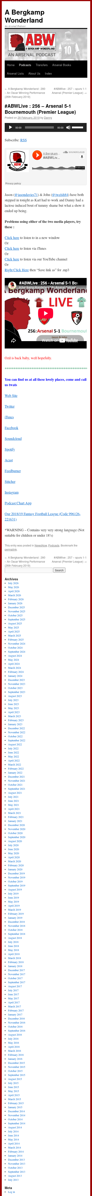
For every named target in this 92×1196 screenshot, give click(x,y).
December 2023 (16, 680)
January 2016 (15, 1058)
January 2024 (15, 676)
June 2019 (13, 897)
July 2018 (13, 942)
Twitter (10, 406)
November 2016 (16, 1022)
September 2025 (16, 619)
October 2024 (15, 647)
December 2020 (16, 825)
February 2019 (16, 913)
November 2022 (16, 732)
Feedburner (13, 470)
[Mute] (68, 127)
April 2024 (14, 663)
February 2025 (16, 639)
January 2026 (15, 603)
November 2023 (16, 684)
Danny (48, 117)
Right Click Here (17, 269)
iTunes (9, 417)
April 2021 (14, 809)
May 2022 (13, 756)
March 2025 (14, 635)
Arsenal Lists (15, 73)
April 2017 (14, 1002)
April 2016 (14, 1046)
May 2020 (13, 853)
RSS (23, 140)
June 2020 (13, 849)
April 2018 (14, 954)
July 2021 (13, 796)
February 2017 (16, 1010)
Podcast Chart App (18, 503)
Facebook (11, 427)
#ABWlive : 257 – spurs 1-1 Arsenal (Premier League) (69, 91)
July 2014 (13, 1131)
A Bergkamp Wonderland (24, 16)
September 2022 (16, 740)
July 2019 (13, 893)
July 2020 (13, 845)
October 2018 (15, 929)
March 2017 (14, 1006)
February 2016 (16, 1054)
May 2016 (13, 1042)
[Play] (10, 127)
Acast (9, 460)
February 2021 (16, 817)
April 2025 (14, 631)
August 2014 (15, 1127)
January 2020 (15, 869)
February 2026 (16, 599)
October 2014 (15, 1119)
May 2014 (13, 1139)
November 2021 (16, 780)
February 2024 (16, 671)
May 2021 (13, 805)
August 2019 (15, 889)
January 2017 (15, 1014)
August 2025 (15, 623)
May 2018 (13, 950)
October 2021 (15, 784)
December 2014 (16, 1111)
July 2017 (13, 990)
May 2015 (13, 1091)
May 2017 (13, 998)
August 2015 (15, 1079)
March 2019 (14, 909)
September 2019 (16, 885)
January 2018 (15, 966)
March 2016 (14, 1050)
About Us (34, 73)
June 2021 (13, 800)
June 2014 (13, 1135)
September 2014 (16, 1123)
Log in (11, 1192)
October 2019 (15, 881)
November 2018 (16, 925)
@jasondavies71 (26, 194)
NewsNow (41, 545)
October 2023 (15, 688)
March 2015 (14, 1099)
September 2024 (16, 651)
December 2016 (16, 1018)
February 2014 (16, 1151)
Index (48, 73)
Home (11, 65)
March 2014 (14, 1147)
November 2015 (16, 1067)
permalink (11, 549)
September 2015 (16, 1075)
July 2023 (13, 700)
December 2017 (16, 970)
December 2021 (16, 776)
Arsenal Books (61, 65)
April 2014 (14, 1143)
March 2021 (14, 813)
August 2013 (15, 1175)
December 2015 (16, 1063)
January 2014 (15, 1155)
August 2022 (15, 744)
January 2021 (15, 821)
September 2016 (16, 1030)
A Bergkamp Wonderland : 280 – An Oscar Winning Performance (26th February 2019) (25, 93)
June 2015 (13, 1087)
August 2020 (15, 841)
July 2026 (13, 583)
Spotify (10, 449)
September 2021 (16, 788)
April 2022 (14, 760)
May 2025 (13, 627)
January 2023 (15, 724)
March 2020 (14, 861)
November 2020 (16, 829)
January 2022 (15, 772)
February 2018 (16, 962)
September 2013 (16, 1171)
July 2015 (13, 1083)
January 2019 (15, 917)
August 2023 (15, 696)
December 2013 (16, 1159)
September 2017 (16, 982)
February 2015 (16, 1103)
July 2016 (13, 1038)
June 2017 (13, 994)
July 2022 (13, 748)
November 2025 (16, 611)
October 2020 (15, 833)
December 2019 (16, 873)
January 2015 (15, 1107)
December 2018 (16, 921)
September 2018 (16, 934)
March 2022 (14, 764)
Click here (12, 237)
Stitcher (10, 481)
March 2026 (14, 595)
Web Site (11, 395)
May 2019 (13, 901)
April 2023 (14, 712)
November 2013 (16, 1163)
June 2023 (13, 704)
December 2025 (16, 607)
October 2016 (15, 1026)
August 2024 (15, 655)
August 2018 (15, 938)
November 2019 (16, 877)
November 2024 (16, 643)
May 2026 (13, 587)
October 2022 (15, 736)
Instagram (12, 492)
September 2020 (16, 837)
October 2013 (15, 1167)
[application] (46, 127)
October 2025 (15, 615)
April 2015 (14, 1095)
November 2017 (16, 974)
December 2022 (16, 728)
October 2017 (15, 978)
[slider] (78, 127)
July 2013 (13, 1179)
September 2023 (16, 692)
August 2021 (15, 792)
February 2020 (16, 865)
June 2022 (13, 752)
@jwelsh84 (60, 194)
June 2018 (13, 946)
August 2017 (15, 986)
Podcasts (25, 65)
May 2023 (13, 708)
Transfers (42, 65)
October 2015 (15, 1071)
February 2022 (16, 768)
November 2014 (16, 1115)
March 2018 (14, 958)
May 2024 (13, 659)
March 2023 (14, 716)
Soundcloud (13, 438)
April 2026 (14, 591)
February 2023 (16, 720)
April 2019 (14, 905)
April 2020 (14, 857)
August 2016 (15, 1034)
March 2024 (14, 667)
